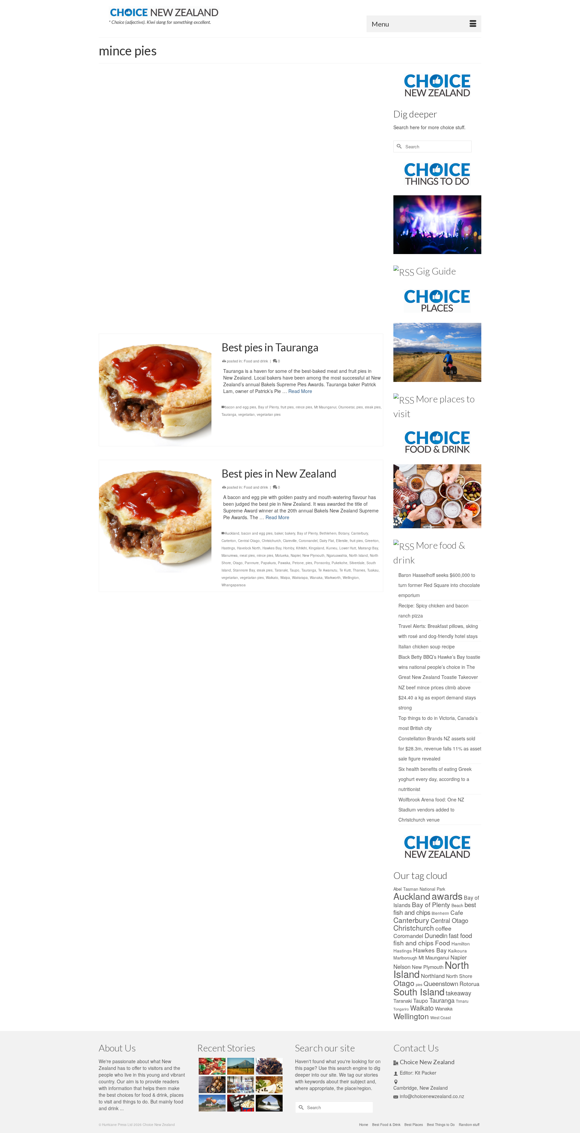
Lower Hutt (347, 548)
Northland (433, 976)
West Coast (440, 1017)
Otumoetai (346, 407)
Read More (235, 137)
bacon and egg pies (252, 153)
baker (279, 533)
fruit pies (258, 301)
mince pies (332, 153)
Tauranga (229, 414)
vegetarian (341, 315)
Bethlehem (328, 533)
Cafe (456, 912)
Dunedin (436, 935)
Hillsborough (276, 301)
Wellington (351, 577)
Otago (238, 562)
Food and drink (256, 107)
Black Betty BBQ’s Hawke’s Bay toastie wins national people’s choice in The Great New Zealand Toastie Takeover (439, 666)
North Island (249, 308)
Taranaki (281, 570)
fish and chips (413, 942)
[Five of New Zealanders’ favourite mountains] (240, 1066)
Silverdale (357, 562)
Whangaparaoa (277, 323)
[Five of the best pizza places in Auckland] (211, 1066)
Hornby (288, 548)
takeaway (458, 992)
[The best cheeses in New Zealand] (268, 1084)
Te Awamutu (327, 570)
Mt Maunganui (325, 407)
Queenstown (441, 983)
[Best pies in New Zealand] (155, 516)
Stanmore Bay (259, 315)
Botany (292, 293)
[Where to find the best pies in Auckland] (155, 263)
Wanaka (316, 577)
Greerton (372, 540)
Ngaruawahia (337, 555)
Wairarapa (300, 577)
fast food (460, 935)
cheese (299, 153)
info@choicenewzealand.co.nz (432, 1096)
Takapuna (297, 315)
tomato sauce (240, 161)
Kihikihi (301, 548)
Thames (359, 570)
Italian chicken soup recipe (426, 646)
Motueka (282, 555)
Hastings (228, 548)
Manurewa (348, 301)
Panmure (307, 308)
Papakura (323, 308)
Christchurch (271, 540)
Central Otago (249, 540)
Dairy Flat (355, 293)
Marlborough (405, 957)
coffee (443, 928)
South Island (418, 991)
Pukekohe (349, 308)
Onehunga (289, 308)
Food (442, 942)
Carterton (229, 540)
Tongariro (401, 1009)
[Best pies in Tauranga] (155, 390)
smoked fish (360, 153)
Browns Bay (309, 293)
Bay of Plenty (268, 407)
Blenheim (440, 913)
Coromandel (308, 540)
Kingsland (295, 301)
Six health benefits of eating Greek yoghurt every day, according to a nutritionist (435, 779)
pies (346, 153)
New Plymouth (313, 555)
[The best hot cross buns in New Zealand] (211, 1084)
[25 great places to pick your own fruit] (211, 1103)
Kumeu (311, 301)
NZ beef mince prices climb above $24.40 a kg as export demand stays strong (437, 697)
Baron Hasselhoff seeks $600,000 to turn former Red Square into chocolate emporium (439, 585)
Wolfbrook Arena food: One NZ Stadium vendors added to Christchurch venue (431, 809)
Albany (230, 293)
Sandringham (369, 308)
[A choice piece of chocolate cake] (268, 1066)
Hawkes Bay (271, 548)
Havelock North (248, 548)
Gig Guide (436, 271)
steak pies (280, 315)
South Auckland (234, 315)
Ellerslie (244, 301)
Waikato (272, 577)
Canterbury (359, 533)
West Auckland (251, 323)
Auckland (244, 293)
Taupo (294, 570)
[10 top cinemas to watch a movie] (240, 1103)
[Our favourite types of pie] (155, 137)
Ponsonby (322, 562)
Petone (298, 562)
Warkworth (230, 323)
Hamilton (460, 943)
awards (447, 895)
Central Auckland (333, 293)
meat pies (314, 153)
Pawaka (284, 562)
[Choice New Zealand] (164, 11)
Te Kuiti (345, 570)
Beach (457, 905)
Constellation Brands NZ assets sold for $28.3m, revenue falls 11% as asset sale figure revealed (439, 748)
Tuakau (325, 315)
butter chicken (281, 153)
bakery (290, 533)
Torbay (312, 315)
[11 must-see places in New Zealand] (268, 1103)
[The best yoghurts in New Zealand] (240, 1084)
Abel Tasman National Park (419, 889)
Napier (295, 555)
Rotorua (469, 984)
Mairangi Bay (328, 301)
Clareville (290, 540)
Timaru (462, 1001)
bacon (230, 153)
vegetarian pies (363, 315)
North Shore (269, 308)
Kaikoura (457, 950)
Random (277, 107)
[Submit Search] (398, 146)
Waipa (285, 577)
